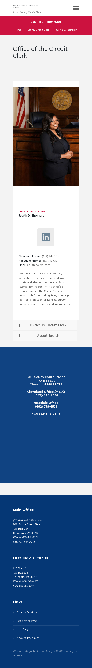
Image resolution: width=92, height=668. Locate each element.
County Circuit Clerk (38, 30)
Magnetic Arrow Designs (40, 651)
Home (18, 30)
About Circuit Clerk (28, 638)
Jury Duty (22, 629)
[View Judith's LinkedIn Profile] (46, 237)
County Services (27, 612)
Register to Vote (27, 621)
